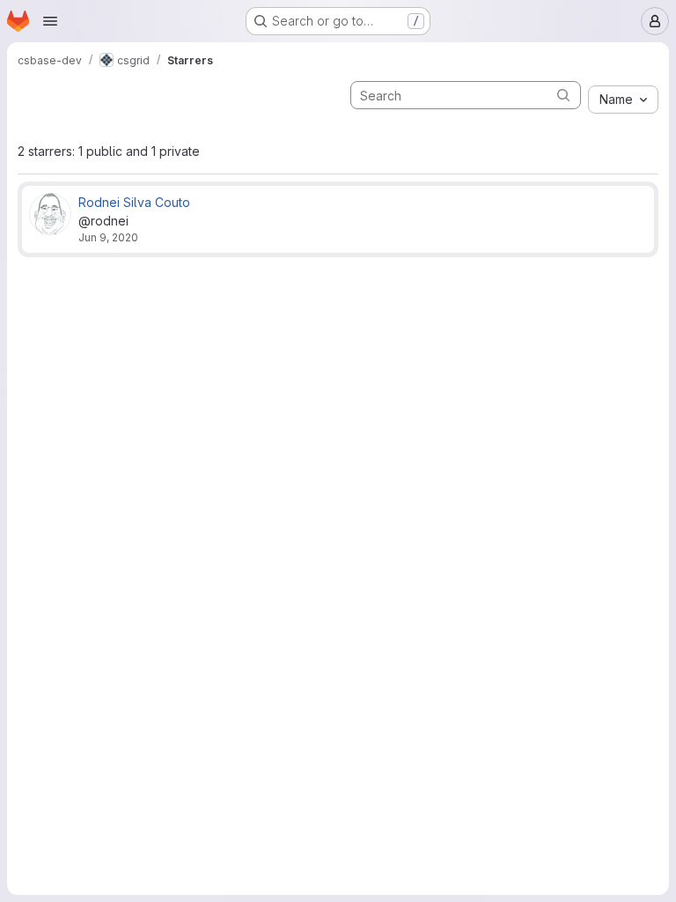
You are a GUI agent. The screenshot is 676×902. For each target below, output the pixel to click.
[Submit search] (563, 94)
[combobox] (623, 99)
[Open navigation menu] (50, 21)
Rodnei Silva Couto (134, 202)
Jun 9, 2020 (108, 237)
